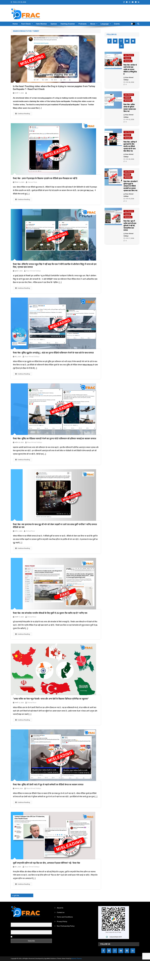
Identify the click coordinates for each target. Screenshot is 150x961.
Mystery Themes (76, 958)
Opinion (54, 24)
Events (117, 24)
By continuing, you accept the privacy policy (28, 936)
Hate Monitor (41, 24)
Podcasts (83, 24)
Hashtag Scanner (68, 24)
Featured (127, 58)
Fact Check (26, 24)
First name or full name (19, 921)
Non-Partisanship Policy (65, 926)
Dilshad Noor (30, 531)
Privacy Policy (62, 921)
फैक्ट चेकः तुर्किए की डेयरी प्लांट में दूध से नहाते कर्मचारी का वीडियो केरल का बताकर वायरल (48, 784)
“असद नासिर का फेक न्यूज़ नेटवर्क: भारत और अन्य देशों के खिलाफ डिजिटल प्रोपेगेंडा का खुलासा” (51, 698)
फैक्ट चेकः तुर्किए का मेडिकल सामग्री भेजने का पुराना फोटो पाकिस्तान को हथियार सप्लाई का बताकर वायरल (54, 438)
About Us (60, 908)
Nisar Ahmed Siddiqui (33, 271)
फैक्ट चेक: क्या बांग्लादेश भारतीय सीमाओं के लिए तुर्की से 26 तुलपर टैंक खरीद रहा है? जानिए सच (50, 613)
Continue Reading (24, 113)
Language (104, 24)
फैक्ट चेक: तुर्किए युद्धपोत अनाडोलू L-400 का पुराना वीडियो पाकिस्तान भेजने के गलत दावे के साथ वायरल (53, 352)
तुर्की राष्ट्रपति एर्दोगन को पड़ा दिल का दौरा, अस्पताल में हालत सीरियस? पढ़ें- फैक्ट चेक (46, 863)
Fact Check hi (129, 55)
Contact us (60, 912)
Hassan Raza (32, 182)
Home (15, 24)
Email (13, 929)
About (92, 24)
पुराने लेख (16, 895)
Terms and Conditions (65, 917)
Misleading (128, 61)
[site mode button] (133, 24)
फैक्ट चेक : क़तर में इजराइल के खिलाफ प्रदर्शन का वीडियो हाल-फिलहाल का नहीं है (45, 178)
